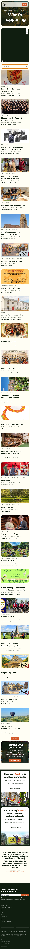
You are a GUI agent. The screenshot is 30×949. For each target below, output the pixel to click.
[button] (15, 66)
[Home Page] (7, 4)
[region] (15, 45)
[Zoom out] (27, 31)
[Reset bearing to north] (27, 33)
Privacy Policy (21, 897)
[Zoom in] (27, 29)
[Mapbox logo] (5, 61)
